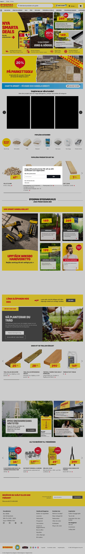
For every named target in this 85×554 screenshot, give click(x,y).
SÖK (54, 176)
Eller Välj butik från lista (29, 180)
